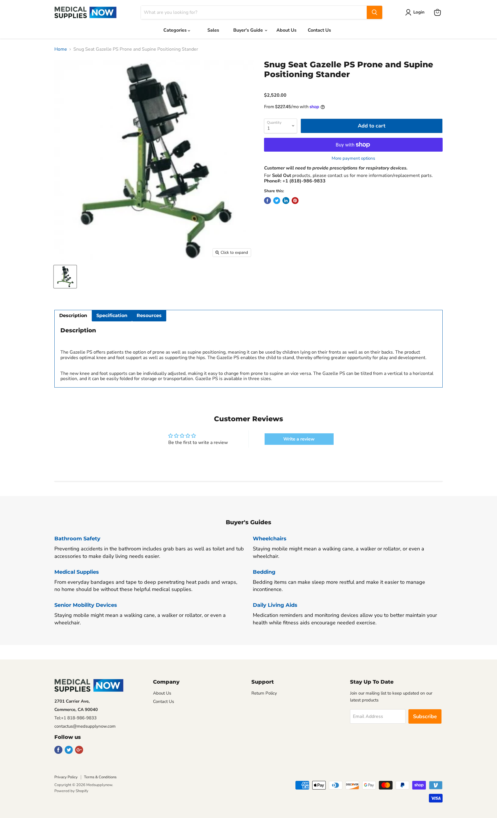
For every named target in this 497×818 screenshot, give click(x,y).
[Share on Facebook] (267, 200)
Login (419, 12)
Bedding (264, 572)
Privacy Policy (66, 777)
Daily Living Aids (275, 605)
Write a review (299, 439)
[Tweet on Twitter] (276, 200)
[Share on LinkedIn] (285, 200)
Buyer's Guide (248, 30)
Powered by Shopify (71, 791)
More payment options (353, 158)
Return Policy (264, 693)
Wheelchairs (269, 538)
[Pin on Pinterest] (295, 200)
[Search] (374, 12)
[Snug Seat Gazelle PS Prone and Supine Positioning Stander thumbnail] (65, 276)
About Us (286, 30)
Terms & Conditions (100, 777)
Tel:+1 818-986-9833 (75, 718)
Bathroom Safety (77, 538)
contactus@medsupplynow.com (85, 726)
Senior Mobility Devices (85, 605)
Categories (175, 30)
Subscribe (425, 716)
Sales (213, 30)
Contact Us (319, 30)
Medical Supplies (76, 572)
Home (60, 49)
